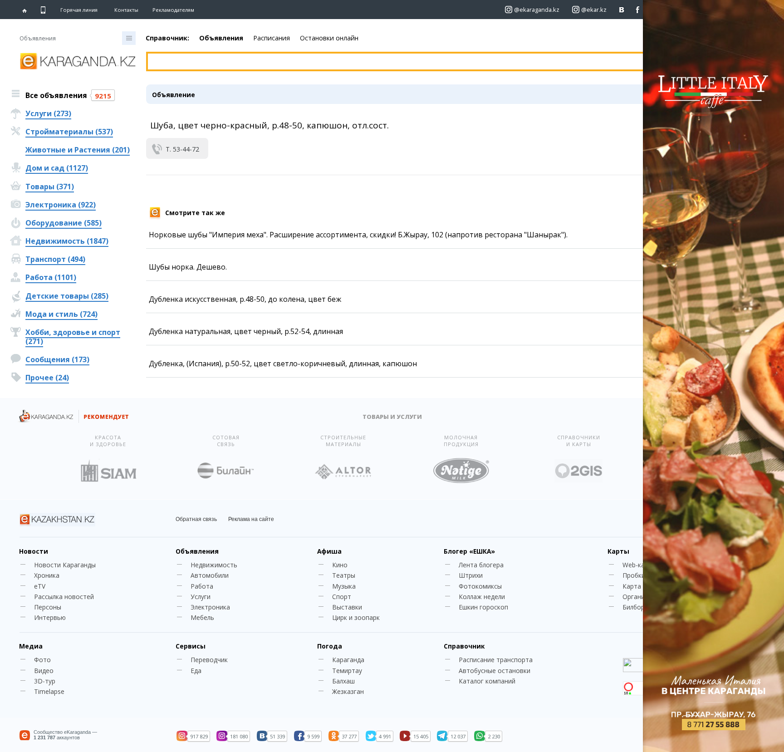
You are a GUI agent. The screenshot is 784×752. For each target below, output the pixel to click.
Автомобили (210, 575)
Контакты (126, 9)
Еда (196, 670)
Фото (42, 659)
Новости (33, 551)
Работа (202, 586)
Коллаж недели (482, 596)
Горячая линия (79, 10)
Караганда (348, 659)
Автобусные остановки (494, 670)
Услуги (201, 596)
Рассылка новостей (64, 596)
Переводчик (209, 659)
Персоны (47, 607)
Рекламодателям (173, 9)
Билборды (637, 607)
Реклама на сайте (251, 519)
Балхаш (343, 681)
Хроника (46, 575)
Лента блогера (481, 564)
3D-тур (44, 681)
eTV (39, 586)
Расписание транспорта (496, 659)
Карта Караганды (649, 586)
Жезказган (348, 691)
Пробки (633, 575)
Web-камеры (641, 564)
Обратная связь (196, 519)
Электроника (210, 607)
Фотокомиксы (480, 586)
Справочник (464, 646)
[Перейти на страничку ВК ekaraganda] (622, 10)
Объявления (221, 38)
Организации (642, 596)
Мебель (202, 617)
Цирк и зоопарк (356, 617)
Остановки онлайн (329, 38)
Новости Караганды (65, 564)
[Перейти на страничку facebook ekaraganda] (638, 10)
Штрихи (471, 575)
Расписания (271, 38)
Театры (343, 575)
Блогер (469, 551)
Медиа (31, 646)
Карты (618, 551)
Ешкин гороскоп (483, 607)
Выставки (347, 607)
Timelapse (49, 691)
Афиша (329, 551)
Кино (340, 564)
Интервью (50, 617)
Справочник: (167, 38)
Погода (329, 646)
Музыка (344, 586)
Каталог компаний (487, 681)
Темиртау (347, 670)
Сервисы (191, 646)
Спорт (341, 596)
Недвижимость (214, 564)
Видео (44, 670)
